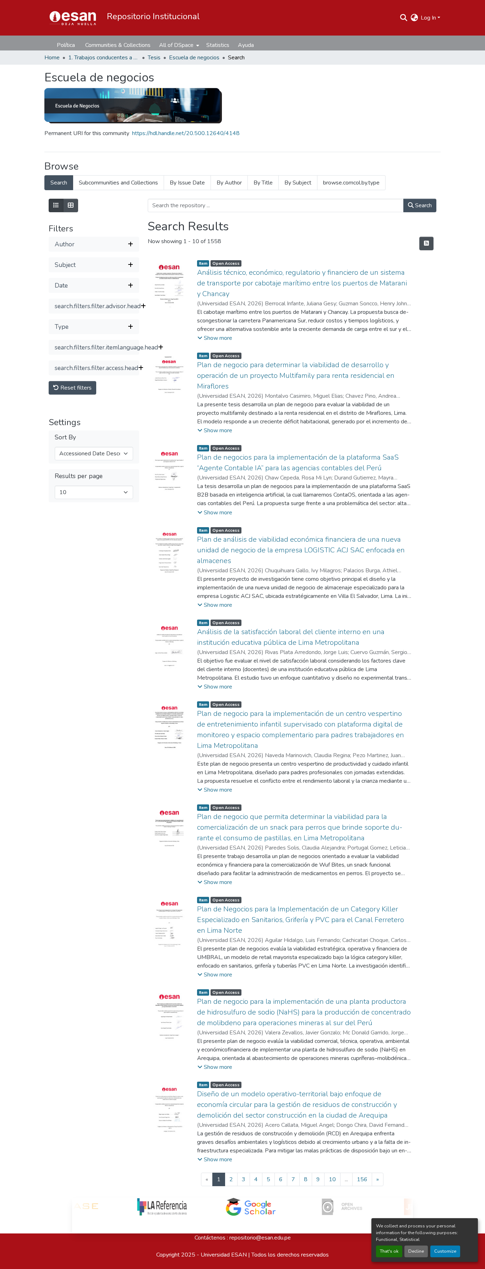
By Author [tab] (229, 183)
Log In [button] (429, 18)
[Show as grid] (70, 205)
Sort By (65, 437)
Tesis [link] (154, 57)
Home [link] (52, 57)
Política (66, 45)
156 (362, 1179)
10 (332, 1179)
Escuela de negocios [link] (194, 57)
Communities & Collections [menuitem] (118, 45)
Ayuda (246, 45)
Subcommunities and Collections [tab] (118, 183)
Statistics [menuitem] (217, 45)
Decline (416, 1251)
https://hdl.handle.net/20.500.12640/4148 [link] (186, 133)
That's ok (389, 1251)
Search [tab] (58, 183)
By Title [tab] (263, 183)
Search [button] (423, 205)
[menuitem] (178, 45)
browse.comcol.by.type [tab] (351, 183)
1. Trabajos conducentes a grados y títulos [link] (103, 57)
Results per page (79, 476)
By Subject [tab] (297, 183)
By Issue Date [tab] (187, 183)
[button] (72, 18)
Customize (445, 1251)
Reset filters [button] (75, 388)
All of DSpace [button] (176, 45)
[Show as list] (56, 205)
